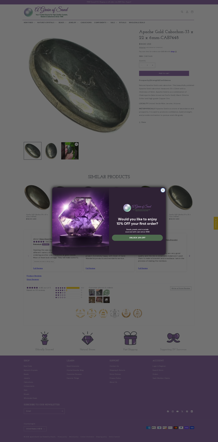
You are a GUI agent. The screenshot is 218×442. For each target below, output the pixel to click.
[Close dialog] (163, 190)
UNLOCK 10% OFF (137, 238)
